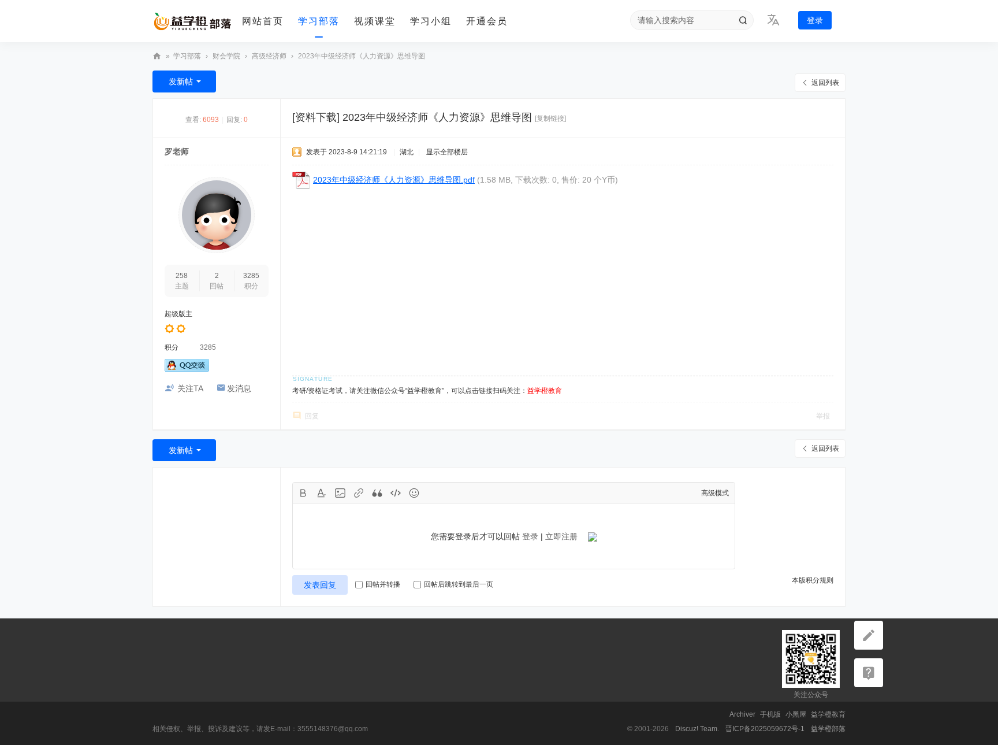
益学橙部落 (157, 56)
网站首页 (263, 21)
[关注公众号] (868, 672)
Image (340, 493)
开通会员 (487, 21)
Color (322, 493)
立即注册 (561, 536)
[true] (743, 20)
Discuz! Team (696, 729)
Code (396, 493)
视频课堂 (375, 21)
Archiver (742, 714)
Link (359, 493)
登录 (815, 20)
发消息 (239, 388)
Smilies (414, 493)
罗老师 (177, 151)
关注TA (190, 388)
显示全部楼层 (447, 152)
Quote (377, 493)
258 (182, 276)
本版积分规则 (812, 580)
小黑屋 (795, 714)
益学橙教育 (828, 714)
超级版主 (178, 314)
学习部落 (319, 21)
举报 (823, 416)
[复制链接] (550, 118)
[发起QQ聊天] (187, 369)
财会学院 (226, 56)
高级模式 (715, 493)
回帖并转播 (383, 584)
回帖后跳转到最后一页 (458, 584)
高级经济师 (269, 56)
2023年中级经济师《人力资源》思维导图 (361, 56)
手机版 (770, 714)
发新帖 (181, 81)
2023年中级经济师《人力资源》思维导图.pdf (394, 179)
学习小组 (431, 21)
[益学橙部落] (192, 21)
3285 (251, 276)
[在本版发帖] (868, 635)
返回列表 (825, 83)
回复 (312, 416)
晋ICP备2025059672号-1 (765, 729)
